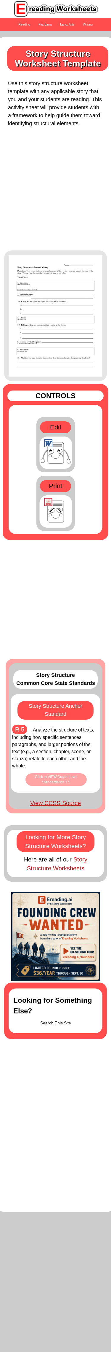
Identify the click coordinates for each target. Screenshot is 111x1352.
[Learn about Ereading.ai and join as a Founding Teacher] (55, 936)
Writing (88, 24)
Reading (24, 24)
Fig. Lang (45, 24)
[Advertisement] (55, 191)
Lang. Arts (67, 24)
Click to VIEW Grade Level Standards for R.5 (56, 779)
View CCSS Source (55, 803)
